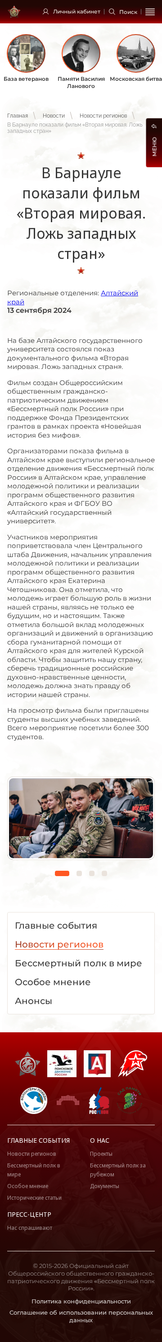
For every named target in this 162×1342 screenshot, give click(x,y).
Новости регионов (103, 116)
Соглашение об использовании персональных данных (81, 1316)
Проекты (101, 1154)
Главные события (38, 1140)
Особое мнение (27, 1186)
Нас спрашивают (29, 1228)
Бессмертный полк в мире (33, 1170)
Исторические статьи (34, 1198)
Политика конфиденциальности (81, 1301)
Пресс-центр (29, 1214)
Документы (104, 1186)
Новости (54, 116)
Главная (17, 116)
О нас (99, 1140)
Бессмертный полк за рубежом (118, 1170)
